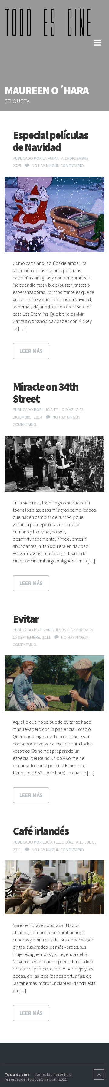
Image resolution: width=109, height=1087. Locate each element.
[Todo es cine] (50, 22)
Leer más (31, 350)
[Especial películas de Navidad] (54, 214)
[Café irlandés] (54, 887)
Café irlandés (41, 831)
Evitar (26, 619)
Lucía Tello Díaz (58, 409)
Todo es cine (17, 1074)
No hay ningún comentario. (58, 165)
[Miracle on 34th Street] (54, 464)
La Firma (51, 158)
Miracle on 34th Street (45, 393)
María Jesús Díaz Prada (65, 629)
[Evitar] (54, 683)
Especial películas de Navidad (50, 141)
